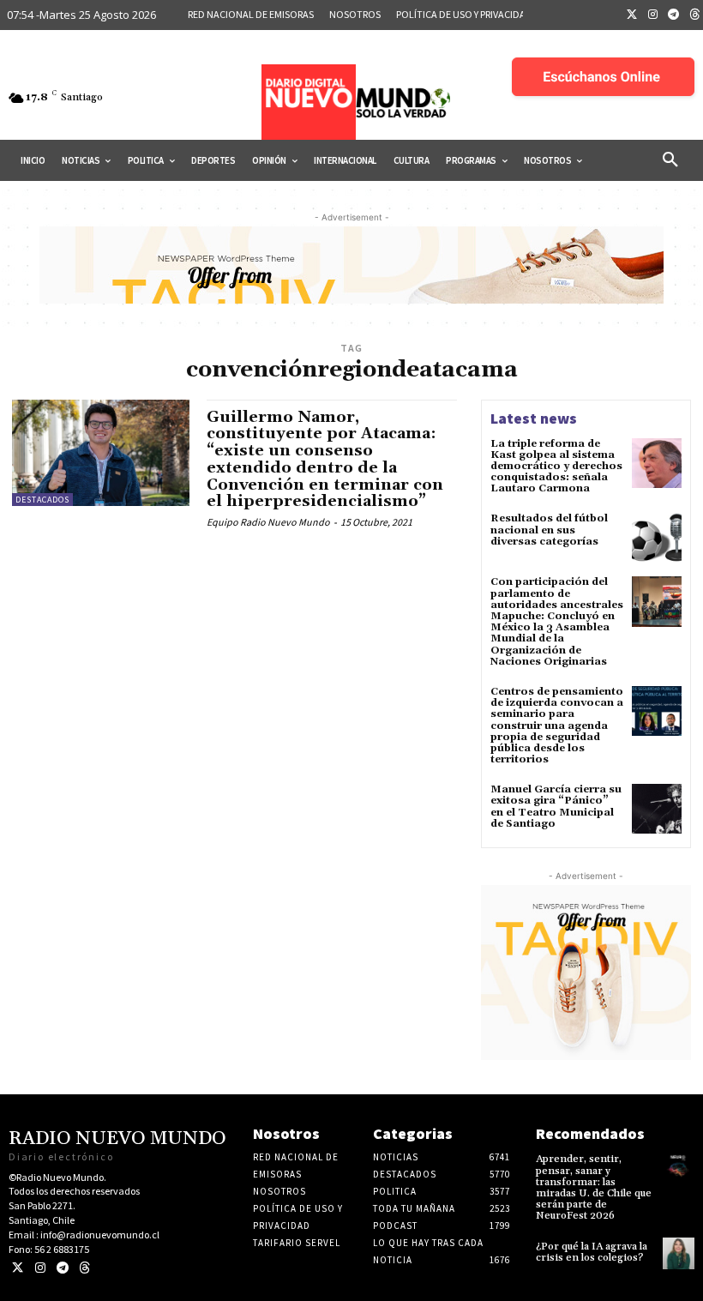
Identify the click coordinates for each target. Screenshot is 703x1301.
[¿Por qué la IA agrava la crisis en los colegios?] (678, 1253)
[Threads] (84, 1268)
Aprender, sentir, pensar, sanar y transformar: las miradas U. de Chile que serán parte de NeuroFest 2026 (594, 1187)
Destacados (42, 499)
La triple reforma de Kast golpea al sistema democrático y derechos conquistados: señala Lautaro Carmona (556, 466)
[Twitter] (631, 15)
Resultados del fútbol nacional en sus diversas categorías (549, 529)
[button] (670, 160)
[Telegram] (673, 15)
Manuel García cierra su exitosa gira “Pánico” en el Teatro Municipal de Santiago (556, 806)
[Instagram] (653, 15)
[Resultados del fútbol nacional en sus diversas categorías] (657, 538)
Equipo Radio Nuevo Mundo (268, 521)
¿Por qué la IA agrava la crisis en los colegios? (591, 1252)
